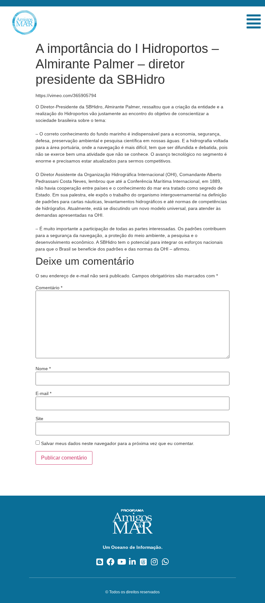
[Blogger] (99, 562)
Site (39, 418)
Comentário (49, 287)
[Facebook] (110, 562)
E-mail (43, 393)
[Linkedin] (132, 562)
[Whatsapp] (165, 562)
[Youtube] (121, 562)
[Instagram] (154, 562)
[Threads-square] (143, 562)
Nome (43, 368)
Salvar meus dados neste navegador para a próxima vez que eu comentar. (117, 443)
